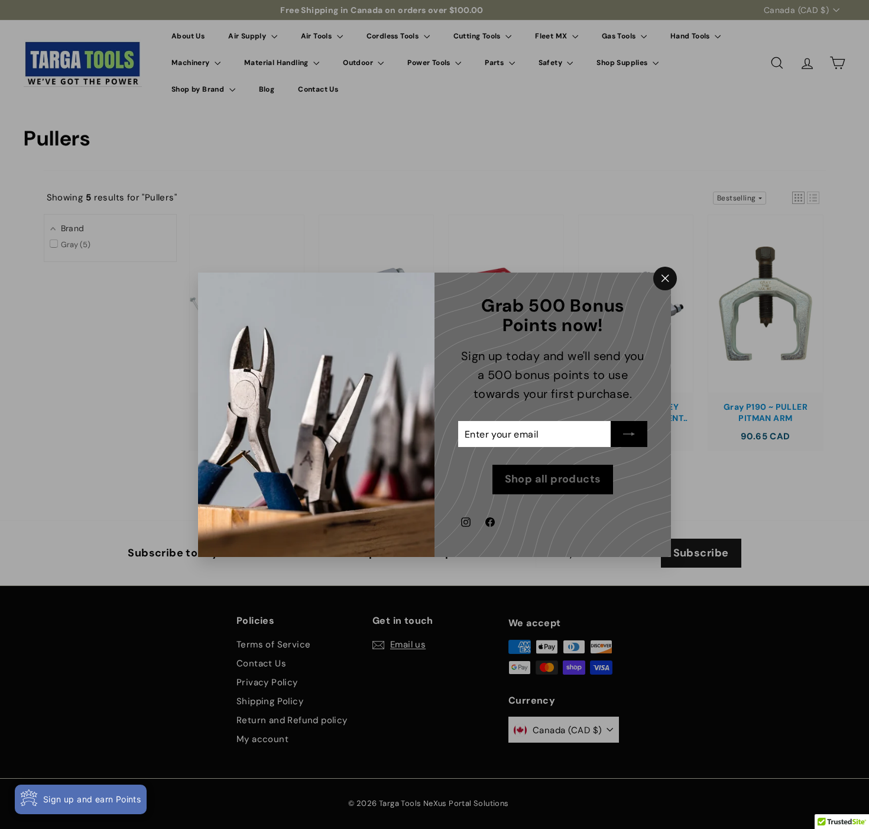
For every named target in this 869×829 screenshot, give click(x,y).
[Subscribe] (629, 434)
